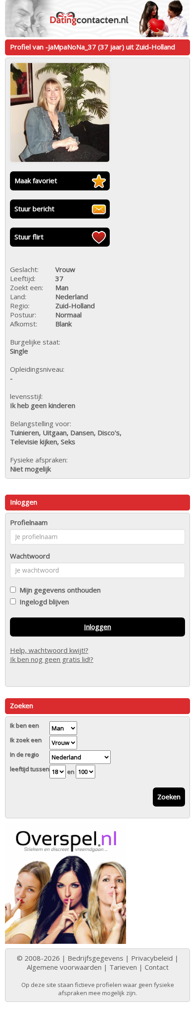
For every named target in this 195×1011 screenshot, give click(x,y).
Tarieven (123, 967)
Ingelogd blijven (42, 601)
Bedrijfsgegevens (95, 957)
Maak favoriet (36, 180)
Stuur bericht (34, 208)
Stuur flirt (29, 236)
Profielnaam (29, 522)
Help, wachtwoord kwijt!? (49, 650)
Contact (157, 967)
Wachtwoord (30, 555)
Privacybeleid (152, 957)
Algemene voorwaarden (64, 967)
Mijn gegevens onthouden (58, 589)
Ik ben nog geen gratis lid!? (51, 659)
